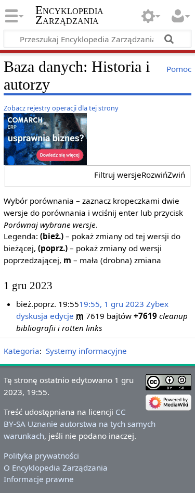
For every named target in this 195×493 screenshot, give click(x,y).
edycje (62, 316)
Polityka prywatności (41, 455)
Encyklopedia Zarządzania (69, 15)
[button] (139, 175)
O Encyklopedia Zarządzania (56, 467)
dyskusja (32, 316)
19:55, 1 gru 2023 (111, 304)
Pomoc (178, 69)
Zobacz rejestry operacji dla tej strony (61, 108)
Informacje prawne (39, 479)
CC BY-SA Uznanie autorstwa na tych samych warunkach (79, 423)
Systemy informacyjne (86, 351)
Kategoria (22, 351)
